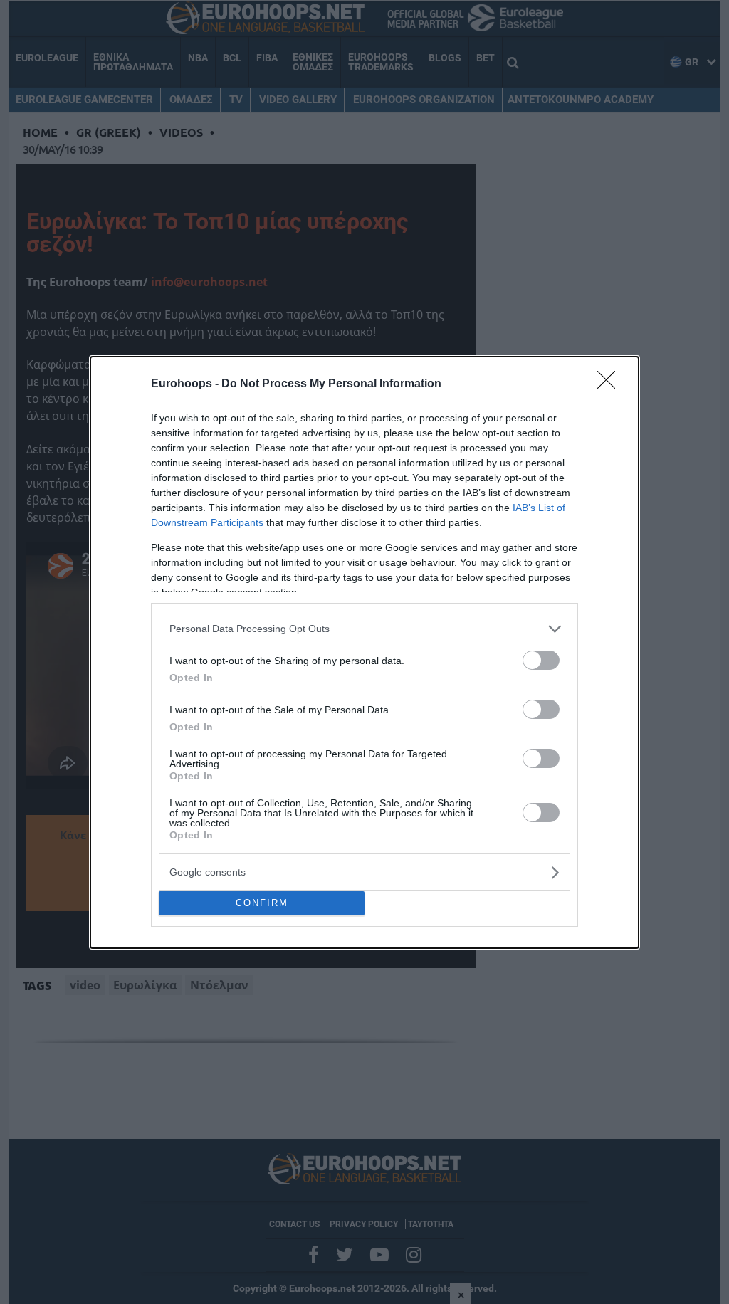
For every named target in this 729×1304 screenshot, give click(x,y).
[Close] (610, 384)
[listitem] (364, 628)
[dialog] (364, 652)
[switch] (541, 660)
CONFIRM (262, 903)
